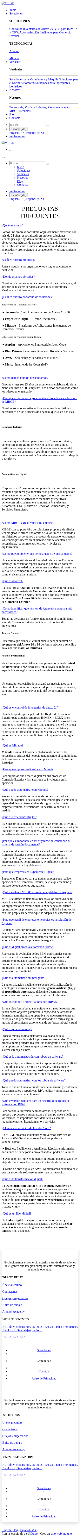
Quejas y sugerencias (15, 1298)
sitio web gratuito (61, 1533)
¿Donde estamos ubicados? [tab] (18, 276)
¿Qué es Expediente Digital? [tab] (19, 817)
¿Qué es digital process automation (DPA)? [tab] (28, 947)
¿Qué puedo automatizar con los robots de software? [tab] (34, 1080)
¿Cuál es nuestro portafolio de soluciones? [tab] (27, 297)
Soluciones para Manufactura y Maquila (33, 79)
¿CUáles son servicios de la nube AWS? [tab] (26, 1128)
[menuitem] (12, 10)
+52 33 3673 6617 (13, 1337)
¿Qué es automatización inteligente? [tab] (23, 978)
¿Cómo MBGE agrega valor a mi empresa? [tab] (28, 522)
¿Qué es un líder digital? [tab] (16, 1213)
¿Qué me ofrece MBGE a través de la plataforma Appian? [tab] (37, 892)
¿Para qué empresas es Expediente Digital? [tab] (28, 871)
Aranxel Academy (13, 1311)
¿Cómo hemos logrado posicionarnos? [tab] (25, 377)
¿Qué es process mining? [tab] (17, 1029)
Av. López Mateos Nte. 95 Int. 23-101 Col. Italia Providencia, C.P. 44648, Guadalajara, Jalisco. (40, 1328)
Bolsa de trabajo (12, 1304)
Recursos (24, 111)
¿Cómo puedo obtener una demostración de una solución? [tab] (37, 553)
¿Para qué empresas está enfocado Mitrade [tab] (27, 769)
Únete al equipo (12, 1285)
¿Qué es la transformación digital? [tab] (22, 1179)
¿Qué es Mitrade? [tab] (12, 745)
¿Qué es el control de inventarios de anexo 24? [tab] (30, 707)
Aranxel (14, 51)
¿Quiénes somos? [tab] (12, 225)
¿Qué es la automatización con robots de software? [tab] (32, 1056)
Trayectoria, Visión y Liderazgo (28, 107)
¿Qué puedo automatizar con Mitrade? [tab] (25, 789)
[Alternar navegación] (10, 150)
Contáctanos (9, 1291)
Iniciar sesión (17, 136)
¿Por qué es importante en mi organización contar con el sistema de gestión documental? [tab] (36, 842)
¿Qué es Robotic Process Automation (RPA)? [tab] (29, 1001)
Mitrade (14, 58)
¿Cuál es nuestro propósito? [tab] (18, 259)
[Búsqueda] (47, 125)
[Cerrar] (3, 157)
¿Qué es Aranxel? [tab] (12, 581)
